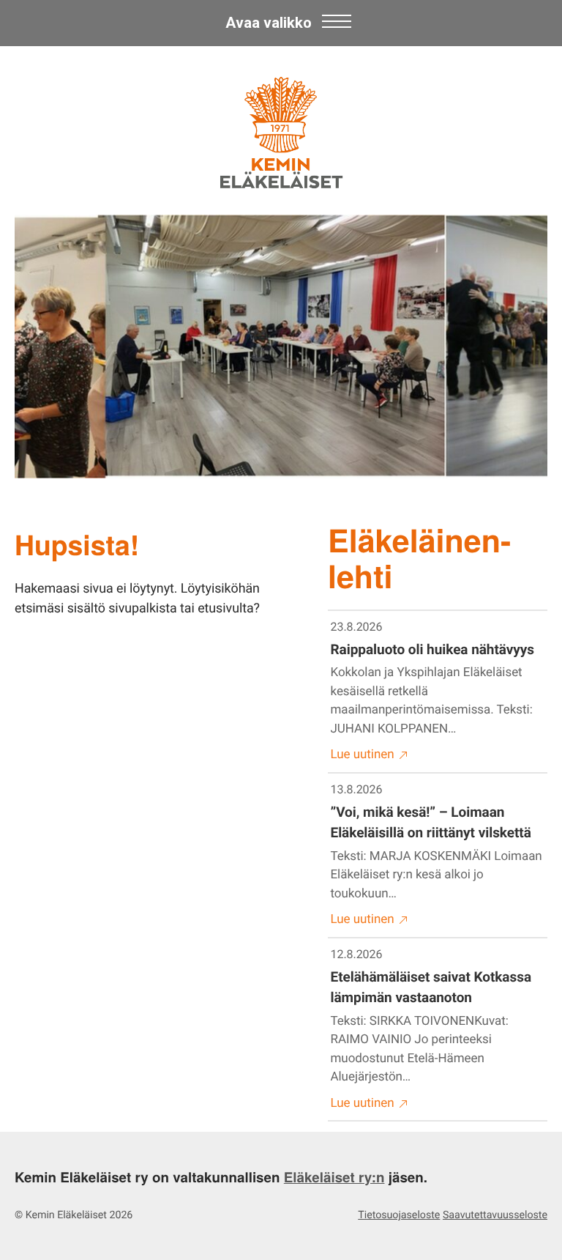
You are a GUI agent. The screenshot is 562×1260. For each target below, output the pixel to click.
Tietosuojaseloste (399, 1215)
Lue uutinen (362, 754)
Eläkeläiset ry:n (334, 1177)
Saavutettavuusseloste (495, 1215)
